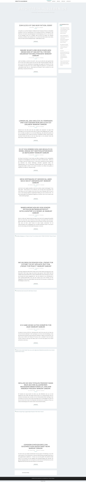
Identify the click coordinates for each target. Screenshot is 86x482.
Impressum (63, 1)
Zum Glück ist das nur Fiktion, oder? (35, 25)
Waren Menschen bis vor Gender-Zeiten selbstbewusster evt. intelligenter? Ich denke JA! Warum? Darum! (35, 210)
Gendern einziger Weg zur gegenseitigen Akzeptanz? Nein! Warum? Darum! (35, 446)
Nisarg (53, 478)
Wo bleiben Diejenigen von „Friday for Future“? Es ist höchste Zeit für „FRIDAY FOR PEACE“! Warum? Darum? (35, 264)
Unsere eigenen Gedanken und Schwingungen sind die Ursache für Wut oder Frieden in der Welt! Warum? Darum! (64, 30)
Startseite (49, 1)
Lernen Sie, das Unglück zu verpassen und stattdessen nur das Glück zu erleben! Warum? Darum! (36, 122)
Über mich (53, 1)
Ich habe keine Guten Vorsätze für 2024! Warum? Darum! (35, 326)
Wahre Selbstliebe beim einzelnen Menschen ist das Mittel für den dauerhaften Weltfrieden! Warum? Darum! (36, 52)
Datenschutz (68, 1)
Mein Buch (58, 1)
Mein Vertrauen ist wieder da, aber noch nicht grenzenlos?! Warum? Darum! (36, 181)
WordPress (46, 478)
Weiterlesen (36, 41)
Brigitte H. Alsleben (39, 27)
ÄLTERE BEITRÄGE (25, 472)
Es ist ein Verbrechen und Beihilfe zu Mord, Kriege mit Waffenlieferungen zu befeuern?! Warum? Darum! (36, 151)
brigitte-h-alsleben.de (21, 1)
